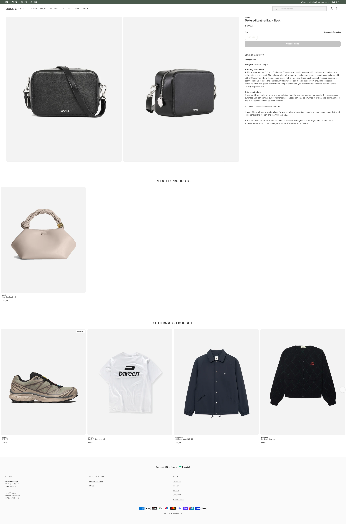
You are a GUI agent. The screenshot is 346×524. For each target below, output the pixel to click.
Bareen (90, 437)
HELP (85, 8)
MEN (7, 2)
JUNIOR (24, 2)
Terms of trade (178, 499)
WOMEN (15, 2)
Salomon (5, 437)
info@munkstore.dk (12, 496)
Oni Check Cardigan (268, 439)
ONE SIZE (251, 37)
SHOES (43, 8)
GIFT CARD (66, 8)
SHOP (34, 8)
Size (293, 32)
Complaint (177, 495)
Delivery (176, 486)
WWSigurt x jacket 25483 (184, 439)
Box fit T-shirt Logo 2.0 (96, 439)
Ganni (247, 17)
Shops (91, 486)
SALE (77, 8)
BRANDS (54, 8)
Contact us (177, 481)
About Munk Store (96, 481)
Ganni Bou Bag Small (9, 297)
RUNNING (33, 2)
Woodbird (264, 437)
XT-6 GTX (5, 439)
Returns (176, 490)
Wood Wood (179, 437)
